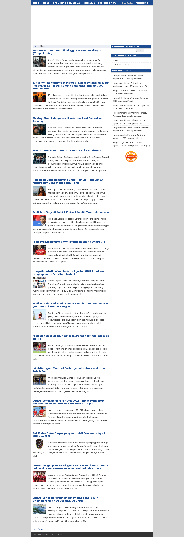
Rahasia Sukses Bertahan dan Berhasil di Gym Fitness (67, 150)
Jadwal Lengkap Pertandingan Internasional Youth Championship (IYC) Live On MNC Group (65, 499)
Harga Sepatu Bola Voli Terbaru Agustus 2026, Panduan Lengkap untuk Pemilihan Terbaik (68, 272)
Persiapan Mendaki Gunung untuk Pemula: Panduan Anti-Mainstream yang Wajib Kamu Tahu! (70, 181)
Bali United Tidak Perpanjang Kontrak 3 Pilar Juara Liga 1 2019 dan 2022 (69, 434)
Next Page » (39, 529)
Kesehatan (89, 3)
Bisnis (36, 3)
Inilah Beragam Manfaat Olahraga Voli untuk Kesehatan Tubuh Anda (69, 370)
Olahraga (127, 3)
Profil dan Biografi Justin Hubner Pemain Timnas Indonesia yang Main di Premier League (70, 305)
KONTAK (117, 60)
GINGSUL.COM (38, 534)
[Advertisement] (92, 24)
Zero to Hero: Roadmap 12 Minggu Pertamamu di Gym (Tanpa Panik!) (67, 52)
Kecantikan (73, 3)
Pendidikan (142, 3)
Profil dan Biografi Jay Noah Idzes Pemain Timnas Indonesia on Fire (71, 337)
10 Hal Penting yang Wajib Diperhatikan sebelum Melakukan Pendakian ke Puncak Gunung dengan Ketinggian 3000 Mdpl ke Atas (71, 85)
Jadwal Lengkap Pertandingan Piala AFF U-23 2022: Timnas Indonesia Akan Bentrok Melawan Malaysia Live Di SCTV (71, 467)
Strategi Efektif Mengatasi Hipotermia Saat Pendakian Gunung (68, 119)
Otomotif (58, 3)
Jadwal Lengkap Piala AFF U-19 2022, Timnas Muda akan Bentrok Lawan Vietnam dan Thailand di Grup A (69, 402)
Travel (114, 3)
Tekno (46, 3)
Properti (103, 3)
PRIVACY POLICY (121, 64)
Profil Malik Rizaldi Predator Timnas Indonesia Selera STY (69, 241)
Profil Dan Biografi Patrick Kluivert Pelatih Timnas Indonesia (71, 212)
